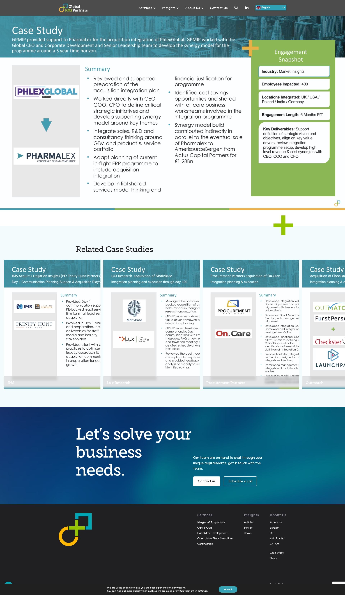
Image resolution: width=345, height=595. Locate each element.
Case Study (277, 553)
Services (145, 8)
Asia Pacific (277, 538)
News (273, 558)
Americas (276, 522)
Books (248, 533)
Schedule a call (240, 481)
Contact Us (219, 8)
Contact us (206, 481)
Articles (249, 522)
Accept (228, 589)
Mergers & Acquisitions (211, 522)
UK (272, 533)
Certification (205, 544)
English (265, 7)
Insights (168, 8)
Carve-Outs (204, 527)
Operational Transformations (215, 538)
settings (202, 591)
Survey (248, 527)
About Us (192, 8)
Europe (274, 527)
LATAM (274, 544)
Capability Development (212, 533)
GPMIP (73, 8)
